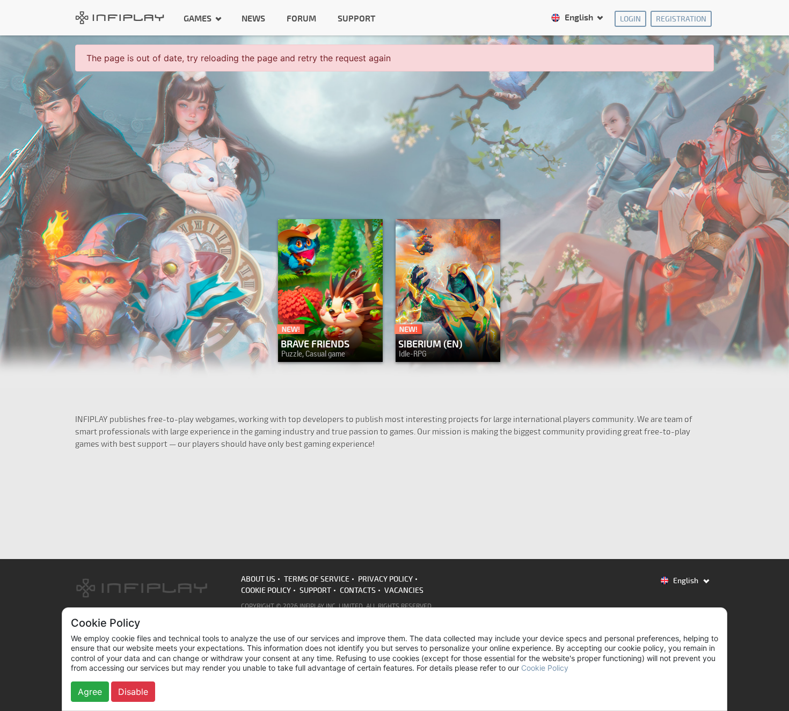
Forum (301, 18)
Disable (133, 691)
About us (258, 579)
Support (356, 18)
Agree (90, 691)
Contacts (358, 590)
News (253, 18)
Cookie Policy (266, 590)
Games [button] (199, 18)
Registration (681, 19)
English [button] (578, 17)
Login (630, 19)
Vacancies (403, 590)
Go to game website (444, 350)
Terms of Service (316, 579)
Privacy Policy (385, 579)
